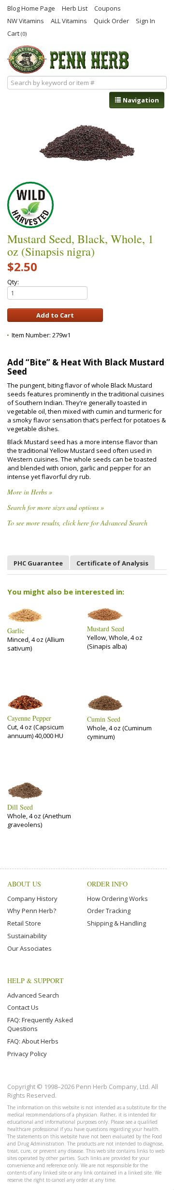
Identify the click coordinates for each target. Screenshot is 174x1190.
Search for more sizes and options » (55, 507)
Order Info (107, 883)
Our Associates (29, 948)
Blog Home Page (31, 8)
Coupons (107, 8)
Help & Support (35, 980)
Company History (32, 898)
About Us (24, 883)
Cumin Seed (103, 719)
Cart (17, 33)
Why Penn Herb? (31, 910)
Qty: (13, 281)
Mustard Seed (105, 628)
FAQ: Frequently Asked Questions (40, 1024)
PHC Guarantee (38, 563)
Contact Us (23, 1007)
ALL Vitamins (69, 20)
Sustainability (27, 935)
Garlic (15, 630)
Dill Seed (20, 807)
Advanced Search (33, 995)
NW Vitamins (25, 20)
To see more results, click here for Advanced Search (77, 522)
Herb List (74, 8)
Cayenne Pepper (29, 718)
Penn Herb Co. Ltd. (69, 59)
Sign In (145, 20)
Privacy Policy (27, 1053)
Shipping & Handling (116, 923)
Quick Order (111, 20)
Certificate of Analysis (112, 563)
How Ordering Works (117, 898)
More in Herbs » (29, 491)
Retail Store (24, 923)
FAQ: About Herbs (32, 1041)
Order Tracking (108, 910)
